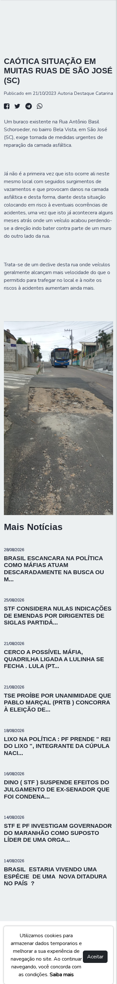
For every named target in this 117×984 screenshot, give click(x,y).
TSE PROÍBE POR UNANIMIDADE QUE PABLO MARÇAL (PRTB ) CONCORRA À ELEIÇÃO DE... (57, 702)
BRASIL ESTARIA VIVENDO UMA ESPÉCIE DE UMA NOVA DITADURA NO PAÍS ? (55, 876)
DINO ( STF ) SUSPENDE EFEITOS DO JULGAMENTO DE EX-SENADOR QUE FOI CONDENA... (57, 789)
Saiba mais (62, 974)
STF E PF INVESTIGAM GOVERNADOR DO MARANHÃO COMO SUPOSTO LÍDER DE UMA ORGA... (58, 833)
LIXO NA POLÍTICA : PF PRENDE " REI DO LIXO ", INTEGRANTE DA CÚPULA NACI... (57, 746)
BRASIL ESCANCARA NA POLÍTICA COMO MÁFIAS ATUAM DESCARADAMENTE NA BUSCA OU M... (54, 569)
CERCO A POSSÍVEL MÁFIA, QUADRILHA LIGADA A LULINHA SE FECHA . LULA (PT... (54, 659)
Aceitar (95, 956)
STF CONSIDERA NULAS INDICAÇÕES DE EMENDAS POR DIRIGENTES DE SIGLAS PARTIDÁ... (57, 615)
